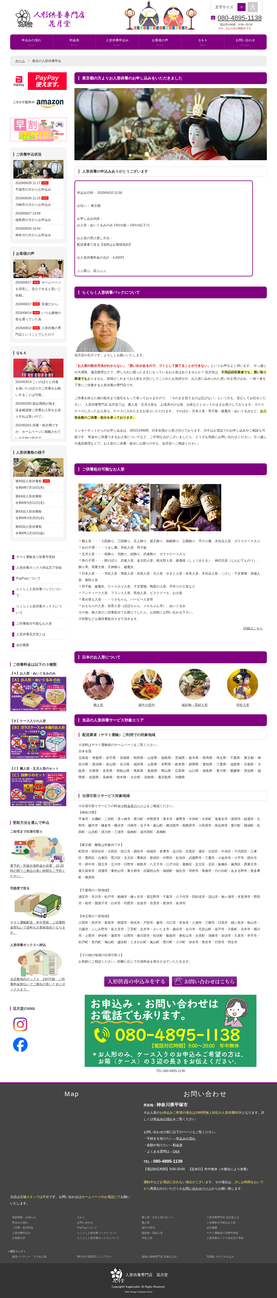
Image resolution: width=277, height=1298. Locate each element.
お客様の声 (160, 42)
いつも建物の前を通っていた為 (38, 316)
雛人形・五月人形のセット (157, 1217)
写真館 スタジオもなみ (220, 1256)
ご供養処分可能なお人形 (34, 623)
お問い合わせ (245, 42)
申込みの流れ (31, 42)
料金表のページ (135, 806)
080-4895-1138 (240, 17)
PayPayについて (28, 578)
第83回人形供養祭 (30, 515)
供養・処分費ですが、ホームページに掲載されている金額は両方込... (38, 431)
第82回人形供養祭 (30, 530)
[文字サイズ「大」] (253, 7)
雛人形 (98, 705)
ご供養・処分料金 (22, 1227)
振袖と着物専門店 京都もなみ (159, 1256)
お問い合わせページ (197, 1188)
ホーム (20, 61)
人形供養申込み (117, 42)
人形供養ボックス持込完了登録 (39, 567)
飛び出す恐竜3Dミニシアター (94, 1256)
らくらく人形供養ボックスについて (39, 609)
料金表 (74, 42)
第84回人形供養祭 (30, 499)
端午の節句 (146, 705)
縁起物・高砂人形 (195, 705)
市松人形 (242, 705)
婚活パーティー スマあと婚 (29, 1256)
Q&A (176, 1151)
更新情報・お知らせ (24, 1217)
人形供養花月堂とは (30, 634)
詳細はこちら (253, 628)
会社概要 (22, 645)
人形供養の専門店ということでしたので (38, 331)
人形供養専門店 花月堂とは (223, 1217)
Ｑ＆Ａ (202, 42)
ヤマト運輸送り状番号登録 (35, 557)
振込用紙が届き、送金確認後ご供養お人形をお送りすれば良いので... (38, 410)
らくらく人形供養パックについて (39, 592)
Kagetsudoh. (133, 1286)
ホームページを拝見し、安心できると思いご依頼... (38, 289)
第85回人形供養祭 (32, 484)
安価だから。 (38, 304)
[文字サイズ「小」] (242, 6)
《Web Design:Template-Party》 (138, 1292)
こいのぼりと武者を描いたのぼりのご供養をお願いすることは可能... (38, 388)
